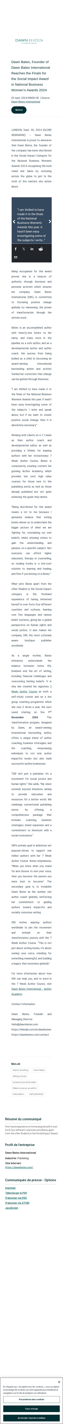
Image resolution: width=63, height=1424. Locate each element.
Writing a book (19, 1076)
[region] (31, 1400)
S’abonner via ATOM (17, 1203)
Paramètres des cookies (31, 1399)
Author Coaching (20, 1070)
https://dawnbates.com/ (19, 1167)
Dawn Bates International (25, 101)
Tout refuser (31, 1409)
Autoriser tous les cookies (31, 1418)
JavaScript (11, 1208)
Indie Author (18, 1094)
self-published (36, 1094)
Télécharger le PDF (16, 1193)
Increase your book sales (24, 1082)
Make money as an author (25, 1088)
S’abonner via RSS (16, 1198)
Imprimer (10, 1188)
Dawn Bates (39, 1070)
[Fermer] (59, 1382)
